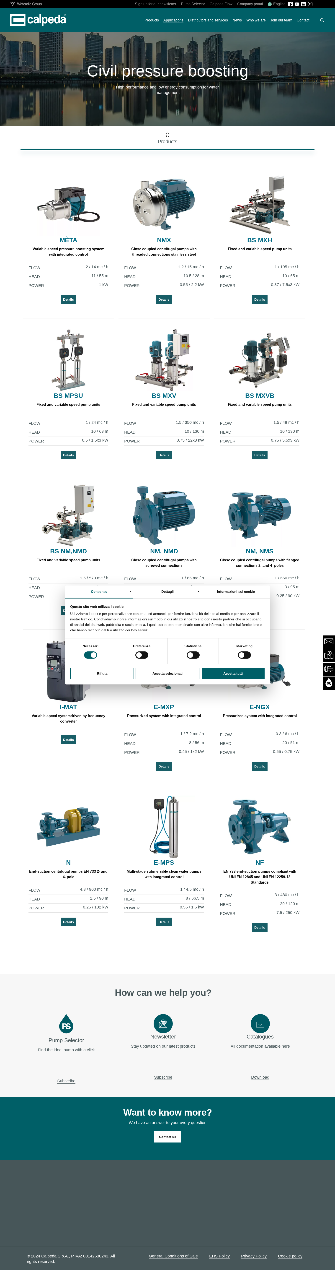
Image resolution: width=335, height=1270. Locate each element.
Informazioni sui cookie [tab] (236, 591)
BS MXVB (259, 395)
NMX (164, 240)
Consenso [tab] (99, 591)
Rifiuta (102, 673)
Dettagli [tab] (167, 591)
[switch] (141, 655)
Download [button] (260, 1077)
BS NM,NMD (68, 551)
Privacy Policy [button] (254, 1256)
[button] (167, 138)
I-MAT (68, 706)
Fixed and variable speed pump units (260, 249)
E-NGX (260, 706)
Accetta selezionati (167, 673)
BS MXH (259, 240)
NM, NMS (259, 551)
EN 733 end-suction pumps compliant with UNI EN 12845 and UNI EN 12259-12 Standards (259, 876)
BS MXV (164, 395)
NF (259, 862)
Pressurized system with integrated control (164, 716)
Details (68, 299)
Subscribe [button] (66, 1081)
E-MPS (164, 862)
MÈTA (68, 240)
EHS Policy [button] (219, 1256)
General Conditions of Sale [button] (173, 1256)
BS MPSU (68, 395)
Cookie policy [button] (290, 1256)
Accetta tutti (233, 673)
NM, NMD (164, 551)
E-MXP (164, 706)
